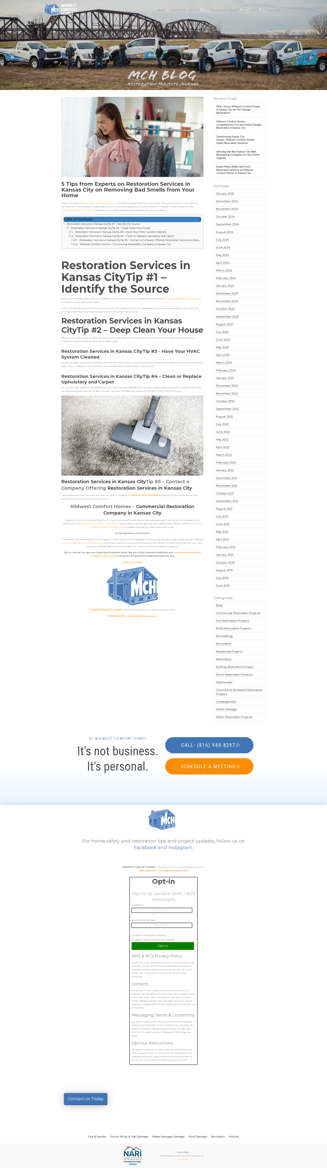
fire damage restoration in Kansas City (183, 298)
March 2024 (224, 270)
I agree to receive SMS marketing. (150, 935)
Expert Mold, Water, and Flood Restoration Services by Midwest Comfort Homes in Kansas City (234, 169)
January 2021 (224, 554)
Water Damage (226, 709)
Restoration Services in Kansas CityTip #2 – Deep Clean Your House (110, 228)
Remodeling (224, 636)
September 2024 (227, 224)
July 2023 (222, 332)
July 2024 (222, 239)
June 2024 (223, 247)
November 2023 (227, 301)
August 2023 (224, 324)
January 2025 (225, 193)
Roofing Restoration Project (234, 666)
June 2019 (223, 585)
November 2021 (226, 485)
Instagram (180, 847)
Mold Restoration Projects (233, 628)
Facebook (145, 847)
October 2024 (225, 216)
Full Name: (137, 905)
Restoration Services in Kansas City (100, 203)
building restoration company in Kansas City (97, 523)
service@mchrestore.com (173, 870)
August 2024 (224, 232)
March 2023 (224, 362)
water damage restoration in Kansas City (82, 543)
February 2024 (226, 278)
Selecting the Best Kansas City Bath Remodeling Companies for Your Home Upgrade (237, 154)
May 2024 (222, 255)
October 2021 (225, 493)
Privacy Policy (182, 1152)
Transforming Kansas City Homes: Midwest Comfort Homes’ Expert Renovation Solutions (235, 139)
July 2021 (222, 516)
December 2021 (226, 478)
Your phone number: (143, 920)
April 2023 (222, 355)
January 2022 (225, 470)
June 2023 (223, 339)
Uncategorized (226, 701)
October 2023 (225, 308)
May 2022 (222, 439)
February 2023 (226, 370)
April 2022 (222, 447)
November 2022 (227, 393)
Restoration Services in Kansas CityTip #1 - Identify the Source (103, 223)
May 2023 (222, 347)
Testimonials (224, 682)
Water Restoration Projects (234, 717)
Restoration (223, 659)
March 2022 (224, 454)
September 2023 (227, 316)
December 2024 (227, 201)
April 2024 (223, 262)
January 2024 (225, 285)
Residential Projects (229, 651)
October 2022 (225, 401)
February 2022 (226, 462)
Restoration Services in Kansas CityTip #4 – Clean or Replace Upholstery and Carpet (124, 236)
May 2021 (222, 531)
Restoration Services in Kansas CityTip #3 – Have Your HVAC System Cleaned (120, 231)
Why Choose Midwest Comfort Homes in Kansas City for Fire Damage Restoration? (238, 109)
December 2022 (227, 385)
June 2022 (223, 431)
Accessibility (183, 1159)
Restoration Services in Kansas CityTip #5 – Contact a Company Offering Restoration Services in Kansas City (140, 240)
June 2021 (222, 524)
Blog (219, 605)
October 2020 (225, 562)
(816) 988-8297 (147, 870)
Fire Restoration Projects (232, 620)
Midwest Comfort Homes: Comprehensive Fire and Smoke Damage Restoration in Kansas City (238, 124)
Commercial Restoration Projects (238, 613)
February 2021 (225, 547)
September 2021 (227, 501)
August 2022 (224, 416)
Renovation (223, 643)
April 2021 (222, 539)
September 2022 (227, 408)
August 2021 (224, 508)
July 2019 (222, 577)
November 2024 (227, 208)
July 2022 (222, 424)
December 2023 (227, 293)
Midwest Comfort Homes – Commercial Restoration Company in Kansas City (125, 244)
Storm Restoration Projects (234, 674)
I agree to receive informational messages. (154, 939)
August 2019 (224, 570)
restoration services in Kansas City (77, 210)
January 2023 (225, 378)
